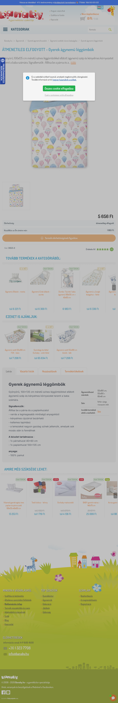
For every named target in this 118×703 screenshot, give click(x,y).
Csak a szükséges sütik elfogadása (59, 95)
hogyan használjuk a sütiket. (65, 79)
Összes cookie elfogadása (59, 88)
